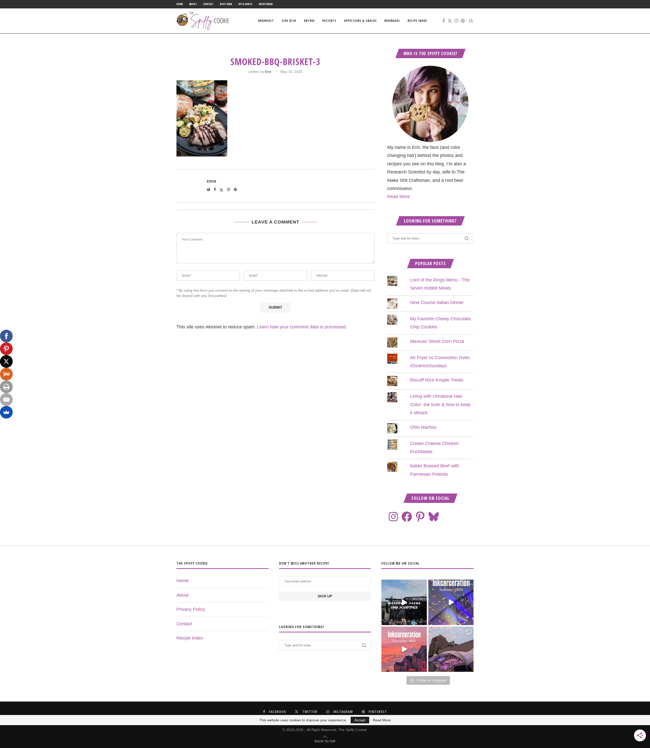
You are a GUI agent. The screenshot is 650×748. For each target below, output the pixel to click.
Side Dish (289, 21)
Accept (359, 720)
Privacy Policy (190, 609)
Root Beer (226, 4)
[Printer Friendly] (6, 386)
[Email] (6, 399)
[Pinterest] (463, 20)
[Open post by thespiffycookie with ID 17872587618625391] (451, 602)
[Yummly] (6, 374)
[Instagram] (456, 20)
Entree (309, 21)
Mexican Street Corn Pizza (437, 341)
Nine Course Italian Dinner (437, 302)
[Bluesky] (434, 517)
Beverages (392, 21)
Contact (208, 4)
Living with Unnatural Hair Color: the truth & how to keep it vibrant (440, 404)
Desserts (329, 21)
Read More (398, 196)
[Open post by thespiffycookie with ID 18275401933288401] (404, 649)
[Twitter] (449, 20)
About (193, 4)
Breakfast (266, 21)
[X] (6, 361)
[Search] (471, 20)
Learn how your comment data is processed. (302, 326)
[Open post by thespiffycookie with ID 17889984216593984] (451, 649)
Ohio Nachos (423, 427)
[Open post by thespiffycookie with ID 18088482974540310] (404, 602)
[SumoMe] (6, 412)
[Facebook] (443, 20)
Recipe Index (266, 4)
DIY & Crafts (245, 4)
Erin (268, 72)
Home (179, 4)
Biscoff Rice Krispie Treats (436, 380)
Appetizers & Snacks (360, 21)
